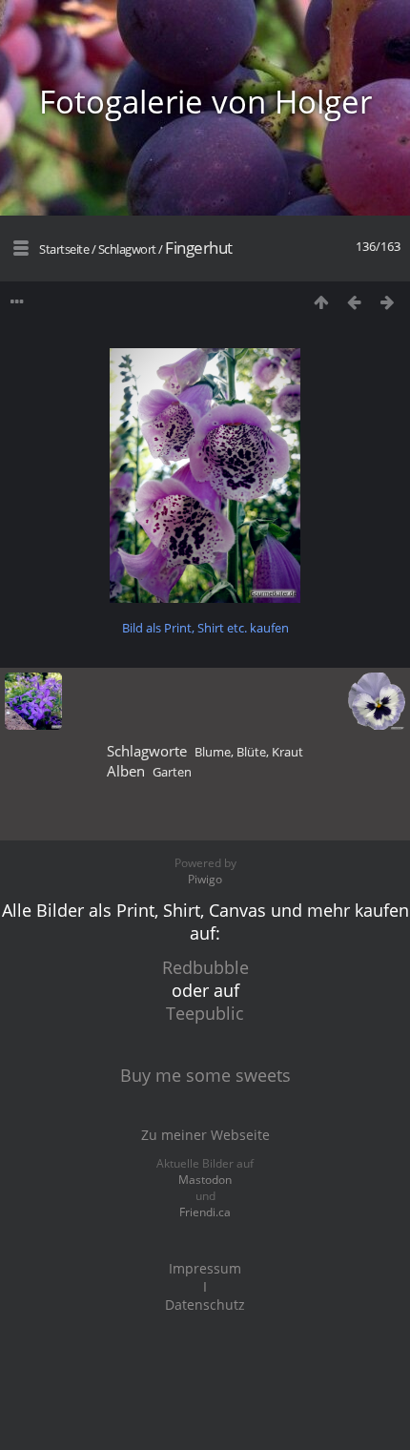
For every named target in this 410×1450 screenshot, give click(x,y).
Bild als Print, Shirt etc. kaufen (205, 627)
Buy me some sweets (205, 1075)
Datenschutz (205, 1304)
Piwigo (205, 879)
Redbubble (205, 967)
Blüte (251, 751)
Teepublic (205, 1013)
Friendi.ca (205, 1212)
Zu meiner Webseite (205, 1135)
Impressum (205, 1268)
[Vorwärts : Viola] (387, 302)
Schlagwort (127, 249)
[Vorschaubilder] (321, 302)
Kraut (287, 751)
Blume (213, 751)
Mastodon (205, 1179)
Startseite (64, 249)
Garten (172, 771)
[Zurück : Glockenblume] (354, 302)
